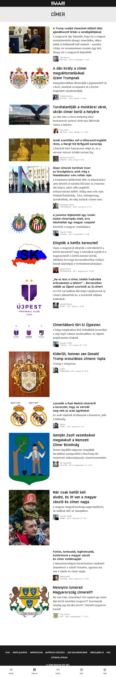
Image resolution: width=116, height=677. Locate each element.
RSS (108, 652)
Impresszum (36, 652)
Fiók (105, 674)
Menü (11, 674)
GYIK (8, 652)
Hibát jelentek (20, 652)
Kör (81, 674)
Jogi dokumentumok (78, 652)
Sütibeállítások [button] (59, 657)
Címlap (35, 674)
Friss (58, 674)
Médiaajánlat (97, 652)
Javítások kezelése (55, 652)
